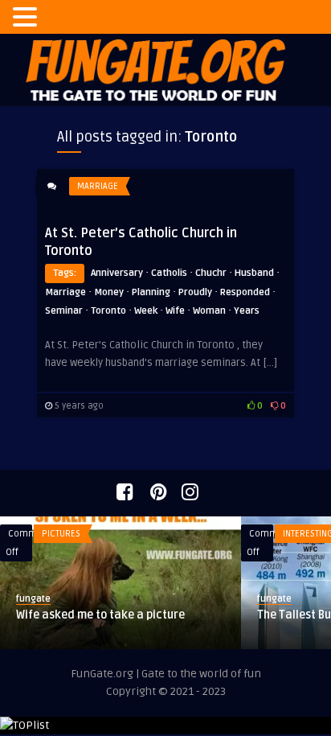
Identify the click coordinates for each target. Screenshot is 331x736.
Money (109, 292)
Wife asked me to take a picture (100, 615)
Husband (254, 273)
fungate (33, 599)
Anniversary (117, 273)
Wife (175, 311)
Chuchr (211, 273)
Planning (151, 292)
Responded (245, 292)
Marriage (97, 186)
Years (246, 311)
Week (145, 311)
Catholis (169, 273)
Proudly (195, 292)
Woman (209, 311)
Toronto (108, 311)
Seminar (64, 311)
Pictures (61, 533)
